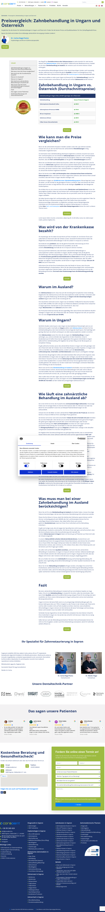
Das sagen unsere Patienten (19, 91)
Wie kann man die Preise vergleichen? (23, 71)
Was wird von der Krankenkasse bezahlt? (21, 74)
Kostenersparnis (74, 74)
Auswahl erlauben (52, 472)
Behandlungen (29, 5)
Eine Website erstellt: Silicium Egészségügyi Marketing (48, 909)
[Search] (103, 2)
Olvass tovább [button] (8, 734)
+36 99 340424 (35, 767)
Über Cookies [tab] (75, 443)
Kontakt (65, 5)
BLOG (59, 5)
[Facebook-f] (2, 792)
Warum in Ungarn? (17, 79)
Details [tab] (52, 443)
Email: (8, 765)
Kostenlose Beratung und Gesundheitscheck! (19, 94)
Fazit (12, 89)
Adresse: (9, 770)
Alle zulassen (74, 472)
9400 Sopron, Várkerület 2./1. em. (16, 772)
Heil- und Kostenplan (52, 206)
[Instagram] (4, 792)
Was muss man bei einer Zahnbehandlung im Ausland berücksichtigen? (20, 86)
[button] (102, 728)
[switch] (44, 466)
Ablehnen (30, 472)
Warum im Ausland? (17, 77)
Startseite (4, 15)
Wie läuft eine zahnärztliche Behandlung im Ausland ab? (20, 81)
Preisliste (52, 5)
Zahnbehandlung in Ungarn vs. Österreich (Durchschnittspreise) (21, 68)
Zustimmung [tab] (29, 443)
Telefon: (33, 765)
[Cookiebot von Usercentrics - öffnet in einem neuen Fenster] (78, 439)
